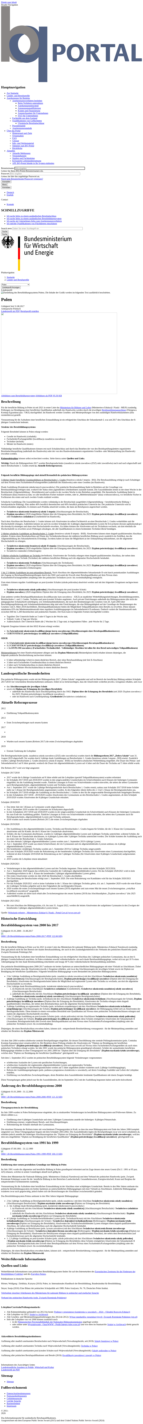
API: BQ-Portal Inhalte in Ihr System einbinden (33, 163)
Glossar (15, 141)
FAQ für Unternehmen (28, 116)
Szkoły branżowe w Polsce (106, 1341)
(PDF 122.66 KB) (31, 936)
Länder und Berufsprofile (18, 280)
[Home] (71, 81)
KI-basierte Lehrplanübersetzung (26, 161)
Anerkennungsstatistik (22, 128)
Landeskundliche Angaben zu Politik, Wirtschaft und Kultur (27, 1367)
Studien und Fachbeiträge (23, 158)
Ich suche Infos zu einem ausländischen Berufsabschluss (31, 216)
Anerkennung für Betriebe (18, 98)
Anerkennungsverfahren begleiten (27, 100)
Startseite (11, 277)
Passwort (5, 173)
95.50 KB (48, 396)
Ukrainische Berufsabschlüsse (31, 123)
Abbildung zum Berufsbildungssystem (18, 396)
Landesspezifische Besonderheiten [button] (25, 673)
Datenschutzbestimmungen (18, 1393)
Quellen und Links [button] (14, 1265)
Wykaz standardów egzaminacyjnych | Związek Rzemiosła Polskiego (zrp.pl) (103, 1317)
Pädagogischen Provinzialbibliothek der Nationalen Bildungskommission (50, 1322)
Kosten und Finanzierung (29, 111)
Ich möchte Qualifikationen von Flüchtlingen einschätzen (32, 223)
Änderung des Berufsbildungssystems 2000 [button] (31, 1086)
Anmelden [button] (6, 187)
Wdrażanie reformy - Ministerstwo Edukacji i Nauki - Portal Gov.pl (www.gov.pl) (44, 912)
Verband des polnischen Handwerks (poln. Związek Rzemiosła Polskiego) (33, 1298)
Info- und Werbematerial (23, 143)
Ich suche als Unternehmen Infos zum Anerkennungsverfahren (34, 221)
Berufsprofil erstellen (29, 311)
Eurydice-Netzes (38, 1274)
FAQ (14, 138)
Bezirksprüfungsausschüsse (114, 410)
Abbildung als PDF (44, 396)
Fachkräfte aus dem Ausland (24, 118)
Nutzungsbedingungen (17, 1396)
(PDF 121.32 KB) (31, 1097)
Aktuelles (11, 151)
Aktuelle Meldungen (21, 153)
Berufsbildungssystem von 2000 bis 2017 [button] (29, 925)
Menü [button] (4, 185)
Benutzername (7, 168)
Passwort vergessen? (34, 179)
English (10, 195)
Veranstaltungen (19, 156)
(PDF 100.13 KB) (31, 1154)
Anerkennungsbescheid (28, 106)
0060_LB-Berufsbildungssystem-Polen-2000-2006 (23, 1097)
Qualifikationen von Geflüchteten (27, 121)
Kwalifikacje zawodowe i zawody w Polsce (81, 1355)
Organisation (18, 136)
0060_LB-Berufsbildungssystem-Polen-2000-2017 (23, 936)
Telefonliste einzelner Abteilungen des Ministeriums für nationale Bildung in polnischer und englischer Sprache (50, 1293)
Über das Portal (13, 131)
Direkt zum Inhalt (9, 2)
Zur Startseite (12, 93)
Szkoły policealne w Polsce (104, 1350)
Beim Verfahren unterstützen (30, 103)
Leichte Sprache (14, 1401)
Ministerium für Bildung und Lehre (75, 407)
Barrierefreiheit (13, 1403)
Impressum (11, 1406)
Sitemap (10, 1381)
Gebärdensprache (14, 1398)
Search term (6, 228)
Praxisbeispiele (18, 126)
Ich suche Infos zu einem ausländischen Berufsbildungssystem (34, 218)
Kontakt (10, 204)
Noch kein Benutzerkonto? (13, 179)
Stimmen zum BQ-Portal (23, 146)
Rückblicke (17, 148)
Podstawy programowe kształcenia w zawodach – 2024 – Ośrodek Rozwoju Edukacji (92, 1312)
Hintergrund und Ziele (22, 133)
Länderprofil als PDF (10, 311)
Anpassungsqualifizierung (29, 108)
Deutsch (10, 192)
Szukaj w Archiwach (39, 1314)
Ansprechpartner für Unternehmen (33, 113)
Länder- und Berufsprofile (18, 95)
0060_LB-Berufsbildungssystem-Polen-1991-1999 (23, 1154)
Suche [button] (4, 234)
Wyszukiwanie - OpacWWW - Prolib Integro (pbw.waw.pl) (54, 1324)
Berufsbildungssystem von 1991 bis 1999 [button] (29, 1143)
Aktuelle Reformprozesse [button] (19, 702)
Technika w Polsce (89, 1346)
